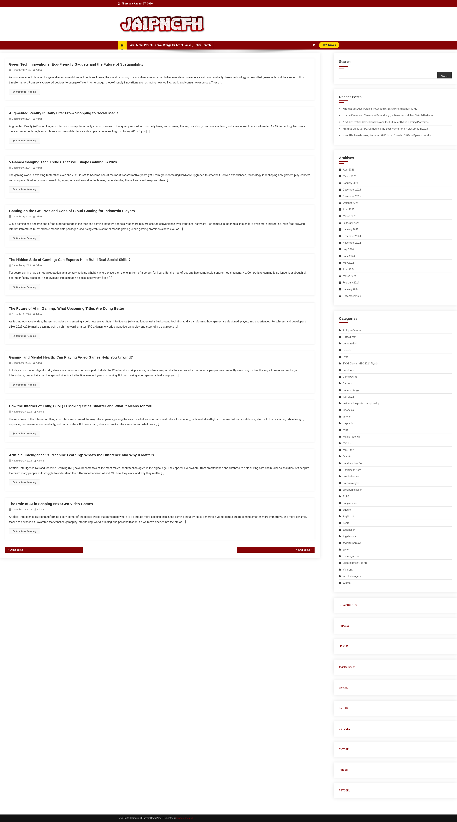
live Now (328, 45)
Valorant (348, 569)
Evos (345, 357)
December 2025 (352, 189)
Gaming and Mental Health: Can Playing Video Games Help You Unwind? (71, 357)
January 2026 (350, 183)
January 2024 (350, 289)
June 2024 (349, 256)
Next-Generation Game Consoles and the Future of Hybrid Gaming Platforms (386, 122)
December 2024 (352, 236)
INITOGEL (344, 625)
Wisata (347, 582)
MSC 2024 (349, 449)
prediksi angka (351, 483)
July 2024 (348, 249)
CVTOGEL (344, 728)
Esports (347, 350)
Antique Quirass (352, 330)
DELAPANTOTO (348, 605)
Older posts (16, 549)
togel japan (349, 529)
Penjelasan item (352, 469)
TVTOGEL (344, 749)
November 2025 (352, 196)
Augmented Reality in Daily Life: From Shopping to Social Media (64, 113)
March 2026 (349, 176)
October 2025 (350, 202)
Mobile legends (351, 436)
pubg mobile (350, 503)
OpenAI (347, 456)
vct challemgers (352, 576)
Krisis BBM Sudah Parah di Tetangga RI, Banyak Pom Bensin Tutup (380, 108)
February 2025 (351, 222)
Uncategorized (351, 556)
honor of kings (351, 390)
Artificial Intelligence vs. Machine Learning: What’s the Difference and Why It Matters (81, 455)
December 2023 (352, 296)
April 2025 (348, 209)
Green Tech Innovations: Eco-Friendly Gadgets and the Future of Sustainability (76, 64)
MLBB (346, 430)
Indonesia (348, 410)
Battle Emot (349, 336)
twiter (346, 549)
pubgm (347, 509)
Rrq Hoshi (348, 516)
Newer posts (303, 549)
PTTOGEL (344, 790)
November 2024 (352, 242)
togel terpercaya (352, 543)
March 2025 (349, 216)
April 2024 (348, 269)
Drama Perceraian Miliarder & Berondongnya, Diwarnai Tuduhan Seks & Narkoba (388, 115)
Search (345, 62)
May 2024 (348, 262)
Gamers (347, 383)
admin (39, 70)
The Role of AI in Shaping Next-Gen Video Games (51, 504)
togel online (349, 536)
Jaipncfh (348, 423)
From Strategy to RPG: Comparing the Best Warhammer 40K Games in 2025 (385, 128)
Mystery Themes (184, 818)
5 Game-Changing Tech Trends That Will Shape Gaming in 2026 (63, 162)
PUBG (346, 496)
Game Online (350, 376)
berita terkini (350, 343)
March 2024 (349, 276)
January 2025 (350, 229)
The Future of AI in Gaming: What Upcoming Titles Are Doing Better (66, 308)
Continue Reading (26, 91)
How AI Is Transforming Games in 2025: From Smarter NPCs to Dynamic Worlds (387, 135)
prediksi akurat (351, 476)
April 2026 (348, 169)
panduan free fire (353, 463)
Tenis (346, 523)
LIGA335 (343, 646)
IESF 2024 (348, 396)
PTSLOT (343, 770)
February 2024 (351, 282)
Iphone (347, 416)
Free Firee (348, 370)
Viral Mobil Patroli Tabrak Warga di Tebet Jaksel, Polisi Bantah (170, 45)
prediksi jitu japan (352, 489)
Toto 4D (343, 708)
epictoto (343, 687)
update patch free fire (355, 562)
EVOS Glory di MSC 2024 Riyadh (360, 363)
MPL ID (347, 443)
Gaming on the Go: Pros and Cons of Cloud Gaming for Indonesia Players (72, 211)
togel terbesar (347, 667)
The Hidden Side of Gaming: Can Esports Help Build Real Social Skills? (69, 260)
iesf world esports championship (361, 403)
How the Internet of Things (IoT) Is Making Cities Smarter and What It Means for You (80, 406)
